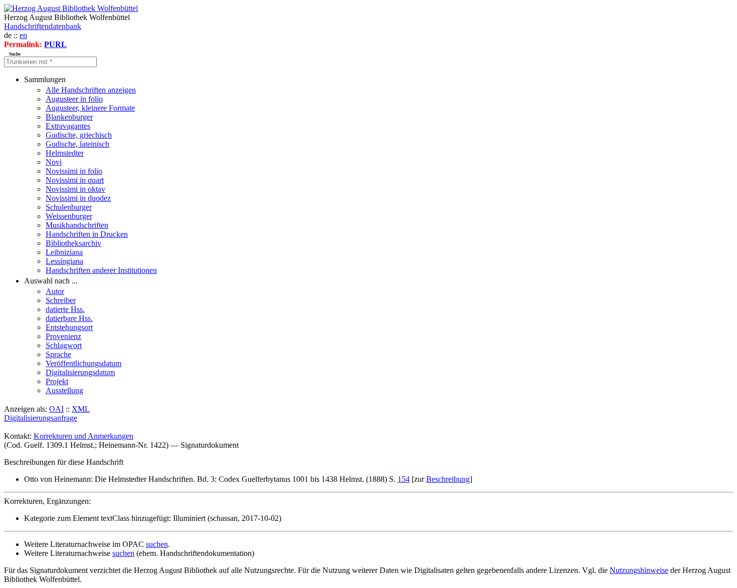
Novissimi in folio (74, 171)
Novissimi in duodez (78, 198)
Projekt (57, 381)
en (23, 35)
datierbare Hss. (69, 318)
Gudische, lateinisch (77, 144)
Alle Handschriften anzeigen (91, 90)
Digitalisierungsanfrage (40, 418)
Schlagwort (64, 345)
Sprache (58, 354)
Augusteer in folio (74, 99)
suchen (157, 544)
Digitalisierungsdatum (80, 372)
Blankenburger (69, 117)
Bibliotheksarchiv (73, 243)
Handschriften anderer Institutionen (101, 270)
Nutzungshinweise (639, 570)
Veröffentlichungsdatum (83, 363)
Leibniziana (64, 252)
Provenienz (63, 336)
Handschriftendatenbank (42, 26)
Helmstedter (65, 153)
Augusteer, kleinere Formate (90, 108)
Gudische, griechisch (79, 135)
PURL (55, 44)
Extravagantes (68, 126)
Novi (54, 162)
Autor (55, 291)
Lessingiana (64, 261)
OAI (56, 409)
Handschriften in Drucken (87, 234)
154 (404, 479)
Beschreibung (448, 479)
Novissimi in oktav (75, 189)
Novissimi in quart (75, 180)
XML (81, 409)
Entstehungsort (69, 327)
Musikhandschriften (77, 225)
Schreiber (61, 300)
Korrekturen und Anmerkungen (83, 436)
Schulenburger (69, 207)
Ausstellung (64, 390)
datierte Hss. (65, 309)
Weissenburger (69, 216)
